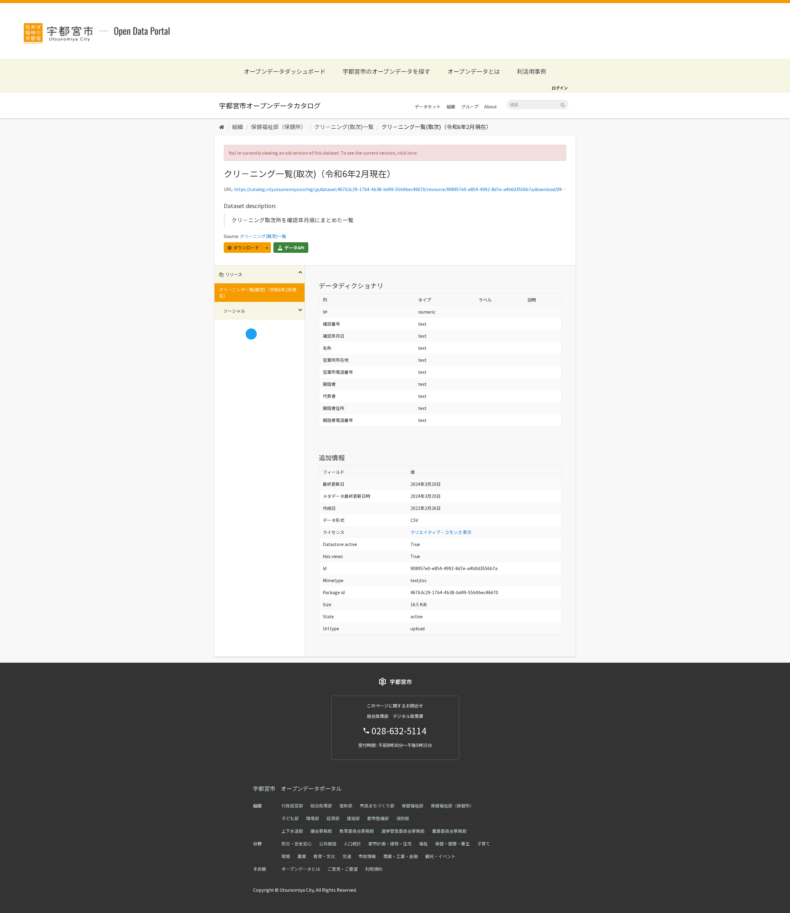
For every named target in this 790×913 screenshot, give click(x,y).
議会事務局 (321, 831)
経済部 (332, 818)
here (412, 153)
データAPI (294, 247)
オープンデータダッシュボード (285, 71)
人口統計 (352, 843)
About (490, 106)
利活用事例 (531, 71)
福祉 (423, 843)
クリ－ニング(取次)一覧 (344, 127)
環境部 (312, 818)
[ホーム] (221, 127)
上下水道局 (292, 831)
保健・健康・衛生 (452, 843)
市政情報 (367, 856)
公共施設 (327, 843)
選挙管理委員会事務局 (403, 831)
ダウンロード (245, 247)
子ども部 (290, 818)
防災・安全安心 (296, 843)
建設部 (353, 818)
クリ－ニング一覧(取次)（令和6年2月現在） (436, 127)
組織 (451, 106)
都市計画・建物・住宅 (390, 843)
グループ (469, 106)
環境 (285, 856)
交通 (347, 856)
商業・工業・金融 (400, 856)
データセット (428, 106)
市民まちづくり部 (377, 806)
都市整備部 (378, 818)
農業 (301, 856)
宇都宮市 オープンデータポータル (297, 788)
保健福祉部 (412, 806)
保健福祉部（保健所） (278, 127)
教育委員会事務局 (356, 831)
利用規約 (373, 869)
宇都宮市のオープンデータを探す (386, 71)
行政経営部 (292, 806)
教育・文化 (324, 856)
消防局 (402, 818)
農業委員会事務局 (449, 831)
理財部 (345, 806)
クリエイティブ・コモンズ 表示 (441, 532)
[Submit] (562, 104)
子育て (483, 843)
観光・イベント (440, 856)
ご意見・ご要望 (342, 869)
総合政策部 (321, 806)
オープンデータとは (473, 71)
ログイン (560, 88)
